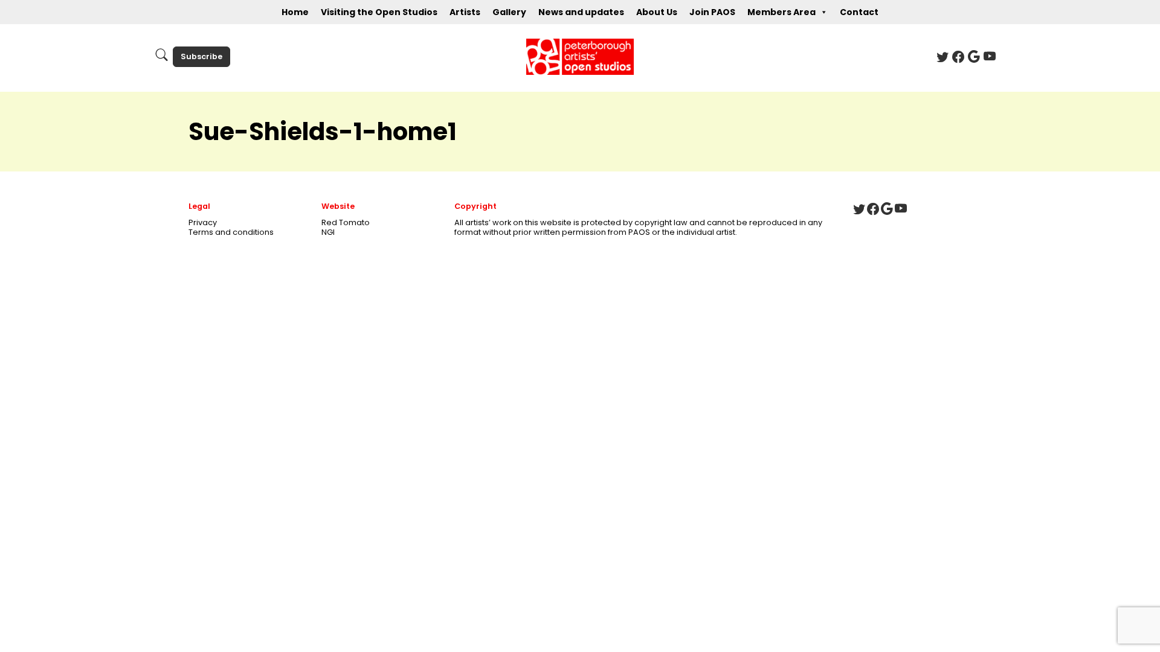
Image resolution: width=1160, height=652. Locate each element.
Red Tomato (345, 222)
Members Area (781, 12)
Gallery (509, 12)
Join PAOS (712, 12)
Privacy (202, 222)
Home (295, 12)
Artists (465, 12)
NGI (328, 232)
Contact (859, 12)
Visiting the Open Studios (379, 12)
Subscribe (201, 56)
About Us (656, 12)
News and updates (581, 12)
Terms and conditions (231, 232)
